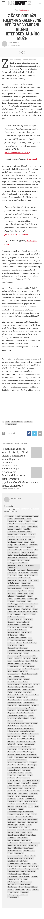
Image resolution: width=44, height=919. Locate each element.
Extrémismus (27, 619)
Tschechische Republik (15, 695)
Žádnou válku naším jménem (17, 558)
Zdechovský (12, 819)
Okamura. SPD (23, 573)
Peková (19, 713)
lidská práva (12, 521)
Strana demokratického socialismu (25, 555)
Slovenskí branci (23, 710)
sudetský (11, 697)
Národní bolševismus (15, 721)
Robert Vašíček (30, 799)
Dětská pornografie (14, 895)
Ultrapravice (26, 583)
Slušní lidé (11, 617)
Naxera (10, 832)
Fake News (11, 593)
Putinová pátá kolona (15, 801)
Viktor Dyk (11, 744)
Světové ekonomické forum (28, 887)
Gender (28, 519)
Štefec (31, 715)
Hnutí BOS (22, 715)
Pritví (30, 806)
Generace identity (14, 591)
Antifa (10, 757)
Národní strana (20, 832)
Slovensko (23, 545)
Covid (24, 736)
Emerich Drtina (30, 749)
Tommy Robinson (28, 690)
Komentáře (9, 433)
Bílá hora (26, 874)
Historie (10, 516)
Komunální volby (26, 627)
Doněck (20, 773)
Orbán (22, 635)
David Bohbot (12, 715)
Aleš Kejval (12, 799)
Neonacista (11, 710)
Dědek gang (12, 612)
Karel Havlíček (25, 884)
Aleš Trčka (23, 861)
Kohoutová (11, 830)
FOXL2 (17, 783)
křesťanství (33, 545)
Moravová (27, 658)
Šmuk (28, 890)
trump (10, 545)
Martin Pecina (32, 819)
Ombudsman (19, 757)
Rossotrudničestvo (14, 770)
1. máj (31, 593)
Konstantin (33, 793)
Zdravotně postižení (32, 757)
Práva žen (20, 617)
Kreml (20, 542)
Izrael (18, 537)
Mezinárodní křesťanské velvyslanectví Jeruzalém (21, 566)
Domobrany (12, 669)
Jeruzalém (21, 612)
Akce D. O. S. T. (13, 884)
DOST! (33, 814)
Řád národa (11, 570)
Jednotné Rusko (31, 723)
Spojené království (30, 575)
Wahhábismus (22, 838)
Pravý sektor (26, 609)
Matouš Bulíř (23, 793)
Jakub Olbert (20, 890)
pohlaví (27, 664)
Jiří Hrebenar (24, 10)
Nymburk (34, 573)
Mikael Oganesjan (14, 736)
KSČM (24, 552)
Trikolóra (33, 762)
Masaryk (18, 550)
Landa (19, 804)
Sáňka (29, 832)
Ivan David (11, 739)
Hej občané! (12, 560)
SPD (36, 550)
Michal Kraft (33, 845)
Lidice (30, 775)
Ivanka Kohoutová (24, 830)
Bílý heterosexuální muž (31, 780)
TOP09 (29, 640)
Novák (29, 825)
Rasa (30, 726)
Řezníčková (21, 765)
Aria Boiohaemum (29, 804)
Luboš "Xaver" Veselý (15, 827)
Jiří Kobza (34, 661)
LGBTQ (21, 645)
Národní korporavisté (28, 871)
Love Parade (26, 840)
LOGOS (36, 651)
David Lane (11, 765)
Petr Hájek (11, 791)
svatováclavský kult (14, 851)
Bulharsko (22, 580)
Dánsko (36, 684)
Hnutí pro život (26, 882)
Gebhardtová (21, 601)
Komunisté (16, 552)
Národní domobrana (14, 679)
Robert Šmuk (28, 858)
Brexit (30, 539)
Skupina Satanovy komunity (17, 648)
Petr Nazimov (12, 580)
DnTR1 (10, 783)
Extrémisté (26, 770)
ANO (32, 542)
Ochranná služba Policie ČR (17, 638)
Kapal (10, 845)
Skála (10, 555)
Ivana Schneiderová (14, 703)
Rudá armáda (24, 604)
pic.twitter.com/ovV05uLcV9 (17, 152)
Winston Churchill (14, 780)
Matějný (34, 877)
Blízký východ (19, 519)
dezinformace (28, 550)
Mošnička (18, 658)
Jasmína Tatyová (27, 586)
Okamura (11, 622)
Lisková (26, 679)
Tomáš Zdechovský (29, 643)
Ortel (9, 677)
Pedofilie (20, 814)
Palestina (11, 537)
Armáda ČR (21, 752)
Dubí (25, 762)
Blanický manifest (31, 801)
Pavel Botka (12, 773)
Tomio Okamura (13, 625)
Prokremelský (12, 843)
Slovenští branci (13, 684)
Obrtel (10, 853)
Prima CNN (21, 739)
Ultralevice (33, 558)
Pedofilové (11, 814)
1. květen (11, 596)
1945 (29, 601)
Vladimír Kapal (32, 599)
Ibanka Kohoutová (14, 786)
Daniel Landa (12, 788)
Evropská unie (27, 516)
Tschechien (27, 692)
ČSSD (7, 422)
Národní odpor (12, 825)
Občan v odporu (13, 892)
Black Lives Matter (23, 778)
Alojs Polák (21, 775)
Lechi (35, 612)
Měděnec (19, 806)
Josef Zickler (12, 573)
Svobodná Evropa (13, 583)
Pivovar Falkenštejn (14, 700)
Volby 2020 (11, 822)
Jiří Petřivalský (33, 866)
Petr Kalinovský (13, 747)
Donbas (28, 773)
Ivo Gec (25, 653)
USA (9, 524)
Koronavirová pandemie (25, 708)
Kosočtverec (12, 809)
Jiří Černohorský (24, 578)
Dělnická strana (13, 871)
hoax (9, 661)
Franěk (10, 728)
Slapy (10, 848)
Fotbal (18, 516)
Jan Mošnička (12, 877)
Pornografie (24, 892)
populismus (12, 542)
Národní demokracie (27, 731)
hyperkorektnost (28, 537)
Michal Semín (31, 754)
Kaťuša (20, 744)
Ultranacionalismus (14, 619)
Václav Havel (32, 526)
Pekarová (11, 741)
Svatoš (19, 879)
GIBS (34, 864)
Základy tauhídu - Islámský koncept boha (22, 835)
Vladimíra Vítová (13, 674)
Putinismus (12, 606)
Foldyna (31, 552)
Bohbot (22, 825)
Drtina (21, 749)
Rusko (36, 516)
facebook (32, 534)
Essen (24, 591)
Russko (31, 591)
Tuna (27, 814)
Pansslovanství (29, 588)
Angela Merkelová (23, 622)
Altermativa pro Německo (16, 640)
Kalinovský (21, 822)
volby (29, 532)
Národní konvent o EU (15, 664)
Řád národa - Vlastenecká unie (28, 570)
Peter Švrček (23, 682)
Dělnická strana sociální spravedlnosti (25, 869)
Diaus (36, 806)
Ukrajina (27, 521)
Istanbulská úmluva (30, 700)
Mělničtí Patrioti (20, 630)
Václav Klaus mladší (29, 786)
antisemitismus (13, 547)
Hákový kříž (34, 669)
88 (25, 806)
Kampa (30, 596)
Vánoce (10, 550)
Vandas (26, 851)
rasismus (23, 539)
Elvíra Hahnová (13, 726)
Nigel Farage (12, 575)
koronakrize (12, 793)
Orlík (21, 788)
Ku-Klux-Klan (27, 817)
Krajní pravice (32, 822)
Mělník (10, 630)
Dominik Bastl (29, 744)
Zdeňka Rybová (13, 882)
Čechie (10, 692)
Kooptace (11, 601)
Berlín (10, 519)
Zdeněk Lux (18, 848)
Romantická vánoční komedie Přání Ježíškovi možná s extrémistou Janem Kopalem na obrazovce (15, 455)
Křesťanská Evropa (14, 874)
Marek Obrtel (19, 853)
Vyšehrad (11, 804)
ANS (9, 671)
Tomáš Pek (11, 752)
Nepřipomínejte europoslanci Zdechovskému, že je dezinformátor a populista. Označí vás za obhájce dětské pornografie (20, 477)
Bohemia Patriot (21, 697)
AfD (30, 638)
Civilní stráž (12, 718)
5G (9, 767)
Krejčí (33, 856)
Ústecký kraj (25, 625)
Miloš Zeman (12, 534)
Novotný (11, 754)
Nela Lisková (12, 682)
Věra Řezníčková (13, 734)
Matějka (35, 890)
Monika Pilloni (19, 661)
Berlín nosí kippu (13, 586)
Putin (23, 526)
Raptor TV (28, 422)
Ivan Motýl (30, 739)
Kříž (22, 677)
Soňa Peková (28, 713)
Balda (10, 866)
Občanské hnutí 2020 (15, 856)
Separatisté (12, 775)
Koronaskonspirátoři (15, 858)
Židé (22, 547)
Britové (10, 614)
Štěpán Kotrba (22, 593)
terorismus (22, 534)
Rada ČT (36, 791)
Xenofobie (27, 529)
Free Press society (14, 690)
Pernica (18, 817)
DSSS (32, 851)
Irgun (29, 612)
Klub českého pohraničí (29, 674)
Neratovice (22, 819)
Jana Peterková (21, 760)
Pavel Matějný (24, 877)
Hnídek (16, 677)
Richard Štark (28, 728)
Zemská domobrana (14, 653)
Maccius (11, 806)
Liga (27, 661)
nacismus (11, 643)
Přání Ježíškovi (13, 897)
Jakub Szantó (25, 747)
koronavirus (12, 705)
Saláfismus (11, 838)
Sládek (10, 599)
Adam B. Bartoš (13, 731)
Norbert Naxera (22, 741)
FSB (32, 767)
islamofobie (12, 532)
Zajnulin (17, 609)
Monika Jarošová (13, 840)
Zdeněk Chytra (26, 632)
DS (9, 869)
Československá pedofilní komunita (20, 651)
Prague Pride (12, 645)
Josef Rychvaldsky (20, 866)
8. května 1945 (13, 604)
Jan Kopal (32, 741)
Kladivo (25, 669)
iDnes (23, 666)
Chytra (10, 658)
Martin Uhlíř (30, 606)
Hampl (19, 643)
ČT (9, 552)
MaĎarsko (21, 532)
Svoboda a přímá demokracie (29, 843)
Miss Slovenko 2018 (14, 588)
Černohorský (12, 578)
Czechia (28, 695)
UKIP (20, 575)
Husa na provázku (29, 614)
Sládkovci (18, 728)
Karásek (11, 817)
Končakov (25, 767)
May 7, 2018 (32, 159)
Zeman (10, 529)
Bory (25, 879)
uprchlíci (11, 526)
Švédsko (31, 736)
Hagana (17, 614)
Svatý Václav (28, 848)
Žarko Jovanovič (11, 424)
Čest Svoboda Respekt (27, 656)
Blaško (34, 830)
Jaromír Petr (34, 734)
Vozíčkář (11, 760)
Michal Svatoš (25, 864)
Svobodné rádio (20, 599)
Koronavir (11, 708)
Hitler (26, 542)
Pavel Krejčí (32, 765)
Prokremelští (20, 754)
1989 (17, 526)
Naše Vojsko (12, 749)
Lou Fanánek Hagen (24, 791)
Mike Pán (24, 734)
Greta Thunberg (13, 666)
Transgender (26, 783)
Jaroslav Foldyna (17, 422)
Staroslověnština (27, 796)
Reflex (35, 521)
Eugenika (11, 713)
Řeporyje (30, 752)
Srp (19, 669)
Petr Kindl (11, 879)
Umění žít (11, 778)
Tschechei (18, 692)
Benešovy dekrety (14, 687)
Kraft (24, 845)
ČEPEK (21, 809)
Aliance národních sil (20, 671)
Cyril (17, 796)
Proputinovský (33, 580)
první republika (26, 684)
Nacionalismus (18, 524)
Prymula (23, 726)
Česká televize (13, 539)
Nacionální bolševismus (16, 723)
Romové (20, 606)
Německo (18, 529)
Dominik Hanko (13, 627)
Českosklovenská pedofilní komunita (20, 812)
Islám (20, 521)
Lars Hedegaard (27, 687)
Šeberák (10, 890)
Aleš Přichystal (23, 718)
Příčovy (26, 827)
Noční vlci (34, 604)
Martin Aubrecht (13, 632)
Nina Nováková (28, 703)
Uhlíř (9, 609)
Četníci (35, 609)
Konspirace (16, 767)
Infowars (35, 783)
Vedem (33, 718)
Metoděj (11, 796)
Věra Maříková (13, 861)
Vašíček (20, 799)
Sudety (35, 695)
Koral (26, 856)
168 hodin (30, 666)
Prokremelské (12, 635)
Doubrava (17, 845)
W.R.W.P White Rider (15, 762)
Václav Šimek (20, 596)
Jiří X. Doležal (29, 788)
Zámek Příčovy (13, 656)
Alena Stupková (13, 864)
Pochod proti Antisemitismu (17, 563)
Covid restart (12, 887)
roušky (33, 710)
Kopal (25, 895)
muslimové (29, 547)
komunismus (29, 524)
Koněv (35, 658)
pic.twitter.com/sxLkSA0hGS (17, 234)
